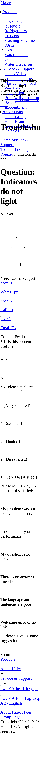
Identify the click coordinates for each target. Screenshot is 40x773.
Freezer (7, 154)
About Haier (10, 668)
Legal (17, 717)
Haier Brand (15, 121)
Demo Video (15, 73)
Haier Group (15, 116)
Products (7, 659)
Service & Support (16, 678)
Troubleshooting (14, 149)
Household (14, 21)
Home (5, 140)
